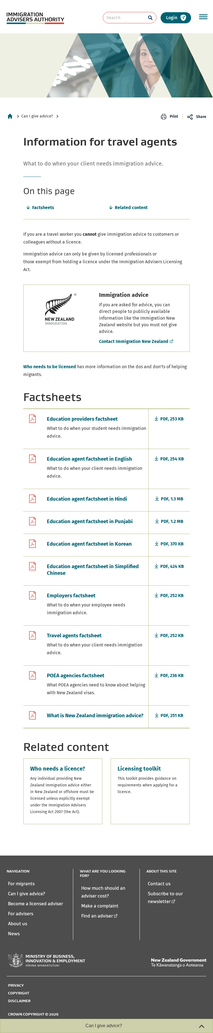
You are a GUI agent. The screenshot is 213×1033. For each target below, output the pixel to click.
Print (174, 116)
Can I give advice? (37, 116)
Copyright (18, 993)
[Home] (10, 116)
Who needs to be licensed (49, 366)
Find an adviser (97, 916)
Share (201, 116)
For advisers (20, 913)
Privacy (16, 985)
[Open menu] (203, 16)
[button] (176, 17)
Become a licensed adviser (35, 903)
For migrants (21, 883)
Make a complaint (99, 906)
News (14, 933)
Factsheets (43, 207)
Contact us (159, 883)
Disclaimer (19, 1000)
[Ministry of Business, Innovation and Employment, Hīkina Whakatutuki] (46, 960)
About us (17, 923)
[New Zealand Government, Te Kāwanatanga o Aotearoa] (178, 962)
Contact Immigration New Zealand (133, 341)
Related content (131, 207)
